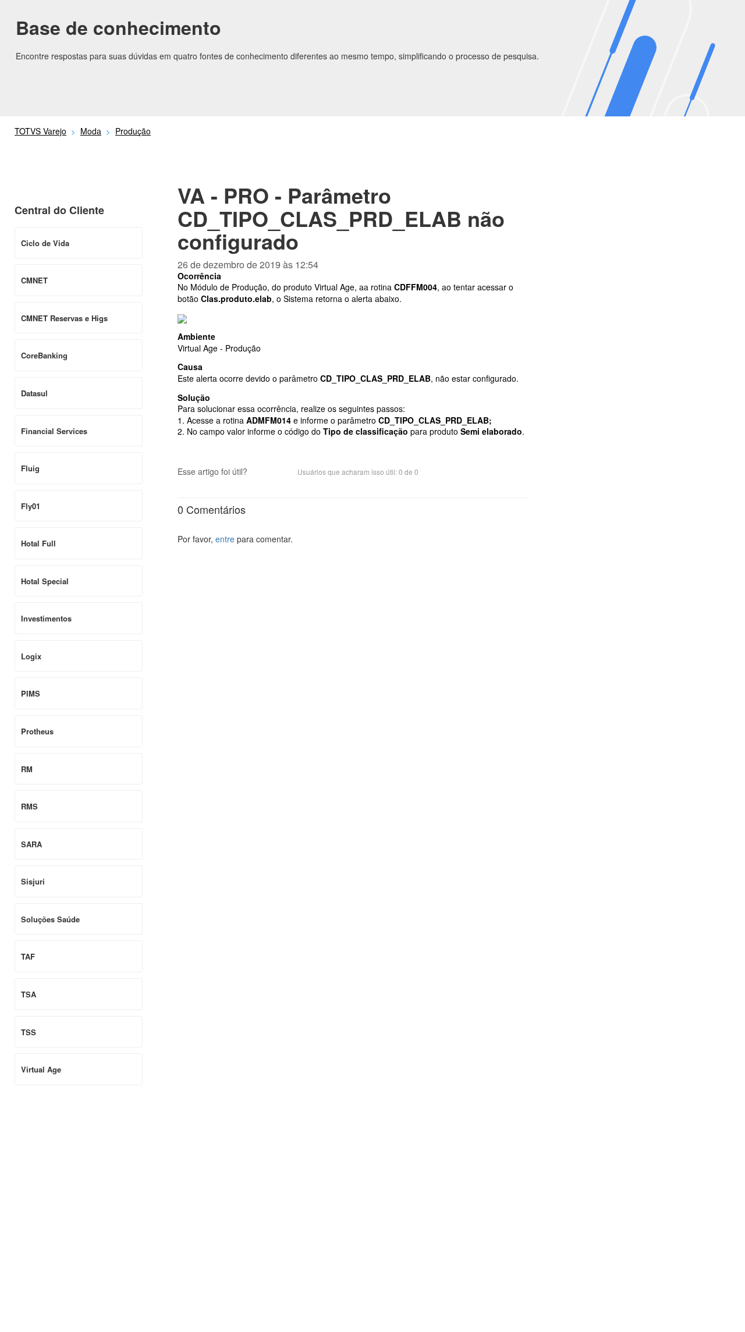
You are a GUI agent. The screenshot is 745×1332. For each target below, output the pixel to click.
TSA (28, 994)
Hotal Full (38, 543)
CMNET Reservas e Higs (64, 318)
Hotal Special (45, 581)
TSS (28, 1032)
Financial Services (54, 430)
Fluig (30, 468)
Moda (90, 131)
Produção (133, 131)
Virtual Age (41, 1069)
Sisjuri (33, 881)
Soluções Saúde (50, 919)
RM (27, 769)
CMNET (34, 280)
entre (225, 539)
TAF (28, 956)
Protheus (37, 731)
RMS (29, 806)
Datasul (34, 393)
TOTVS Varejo (40, 131)
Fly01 (30, 506)
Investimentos (46, 618)
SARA (31, 844)
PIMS (30, 693)
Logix (31, 656)
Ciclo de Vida (45, 242)
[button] (262, 472)
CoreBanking (44, 355)
